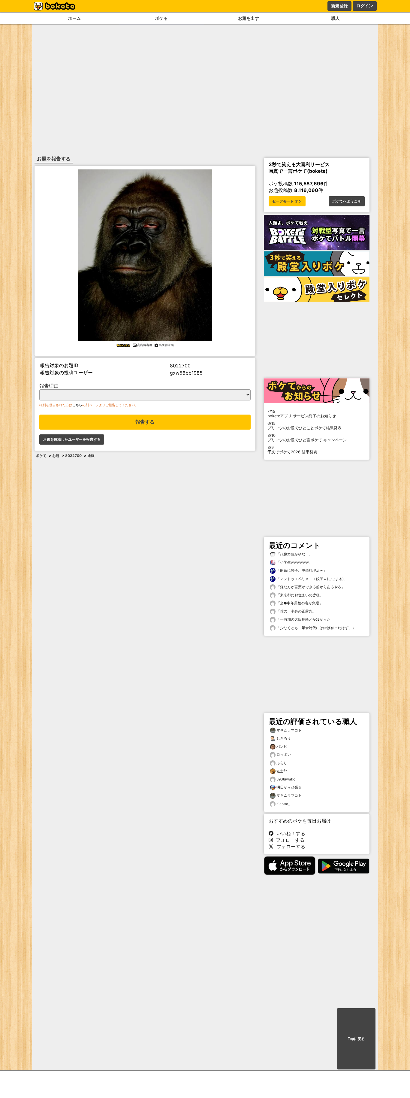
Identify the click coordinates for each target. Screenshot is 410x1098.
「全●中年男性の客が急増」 (299, 603)
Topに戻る (356, 1039)
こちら (77, 405)
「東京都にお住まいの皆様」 (299, 595)
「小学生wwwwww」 (294, 562)
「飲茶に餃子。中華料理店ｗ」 (301, 570)
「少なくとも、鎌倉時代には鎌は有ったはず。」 (316, 627)
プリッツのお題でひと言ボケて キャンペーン (307, 437)
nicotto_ (283, 803)
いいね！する (289, 833)
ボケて (41, 455)
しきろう (283, 738)
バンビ (281, 746)
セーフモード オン (287, 201)
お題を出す (248, 18)
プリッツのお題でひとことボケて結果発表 (304, 425)
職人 (335, 18)
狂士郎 (281, 771)
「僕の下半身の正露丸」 (296, 611)
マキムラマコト (289, 730)
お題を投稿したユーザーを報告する (72, 439)
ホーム (74, 18)
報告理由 (49, 386)
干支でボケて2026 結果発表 (292, 449)
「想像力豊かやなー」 (294, 554)
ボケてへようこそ (346, 201)
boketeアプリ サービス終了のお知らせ (301, 413)
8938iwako (285, 779)
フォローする (289, 840)
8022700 (73, 455)
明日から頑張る (289, 787)
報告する (145, 421)
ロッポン (283, 754)
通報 (91, 455)
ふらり (281, 763)
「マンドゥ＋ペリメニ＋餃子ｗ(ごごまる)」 (311, 578)
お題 (55, 455)
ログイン (364, 5)
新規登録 (339, 5)
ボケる (161, 18)
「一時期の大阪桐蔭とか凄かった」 (305, 619)
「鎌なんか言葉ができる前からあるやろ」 (310, 587)
